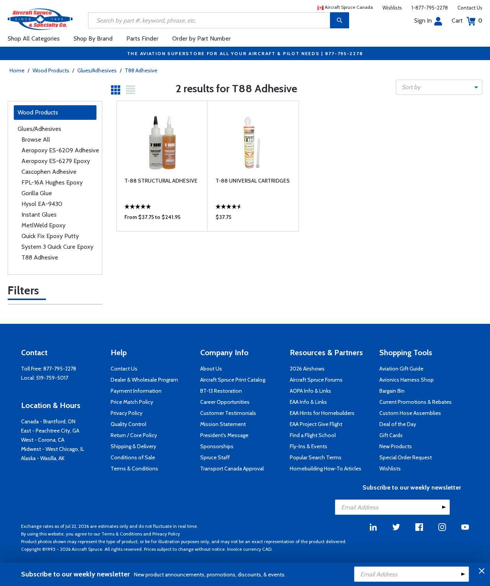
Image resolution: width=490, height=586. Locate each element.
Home (17, 70)
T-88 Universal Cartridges (253, 180)
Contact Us (469, 8)
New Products (395, 446)
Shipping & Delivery (133, 446)
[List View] (130, 90)
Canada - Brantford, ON (48, 421)
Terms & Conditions (134, 468)
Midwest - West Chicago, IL (52, 449)
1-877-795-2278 (430, 8)
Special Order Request (405, 457)
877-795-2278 (59, 368)
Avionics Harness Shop (406, 379)
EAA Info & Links (308, 401)
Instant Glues (39, 214)
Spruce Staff (215, 457)
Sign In (423, 20)
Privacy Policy (126, 413)
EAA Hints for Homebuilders (322, 413)
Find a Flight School (313, 435)
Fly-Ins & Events (308, 446)
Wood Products (51, 70)
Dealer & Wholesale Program (144, 379)
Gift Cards (391, 435)
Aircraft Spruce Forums (316, 379)
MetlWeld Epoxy (43, 225)
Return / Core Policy (134, 435)
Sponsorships (217, 446)
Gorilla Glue (36, 193)
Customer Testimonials (228, 413)
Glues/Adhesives (97, 70)
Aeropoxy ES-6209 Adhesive (60, 150)
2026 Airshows (307, 368)
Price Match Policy (132, 401)
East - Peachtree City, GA (50, 430)
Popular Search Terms (315, 457)
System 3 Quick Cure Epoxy (57, 246)
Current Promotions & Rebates (415, 401)
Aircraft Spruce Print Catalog (232, 379)
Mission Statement (223, 424)
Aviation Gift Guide (401, 368)
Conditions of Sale (133, 457)
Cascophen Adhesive (49, 171)
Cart (467, 20)
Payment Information (136, 390)
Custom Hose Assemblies (410, 413)
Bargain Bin (392, 390)
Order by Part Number (201, 38)
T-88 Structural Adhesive (161, 180)
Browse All (35, 139)
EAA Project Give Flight (316, 424)
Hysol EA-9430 (41, 203)
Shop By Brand (93, 38)
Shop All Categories (34, 38)
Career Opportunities (225, 401)
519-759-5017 (52, 377)
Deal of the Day (397, 424)
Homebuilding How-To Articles (325, 468)
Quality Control (128, 424)
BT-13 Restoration (221, 390)
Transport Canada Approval (232, 468)
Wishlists (392, 8)
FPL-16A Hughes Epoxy (52, 182)
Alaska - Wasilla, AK (43, 458)
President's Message (224, 435)
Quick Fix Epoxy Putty (50, 236)
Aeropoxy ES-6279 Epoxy (55, 161)
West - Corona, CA (42, 439)
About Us (211, 368)
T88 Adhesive (141, 70)
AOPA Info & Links (310, 390)
